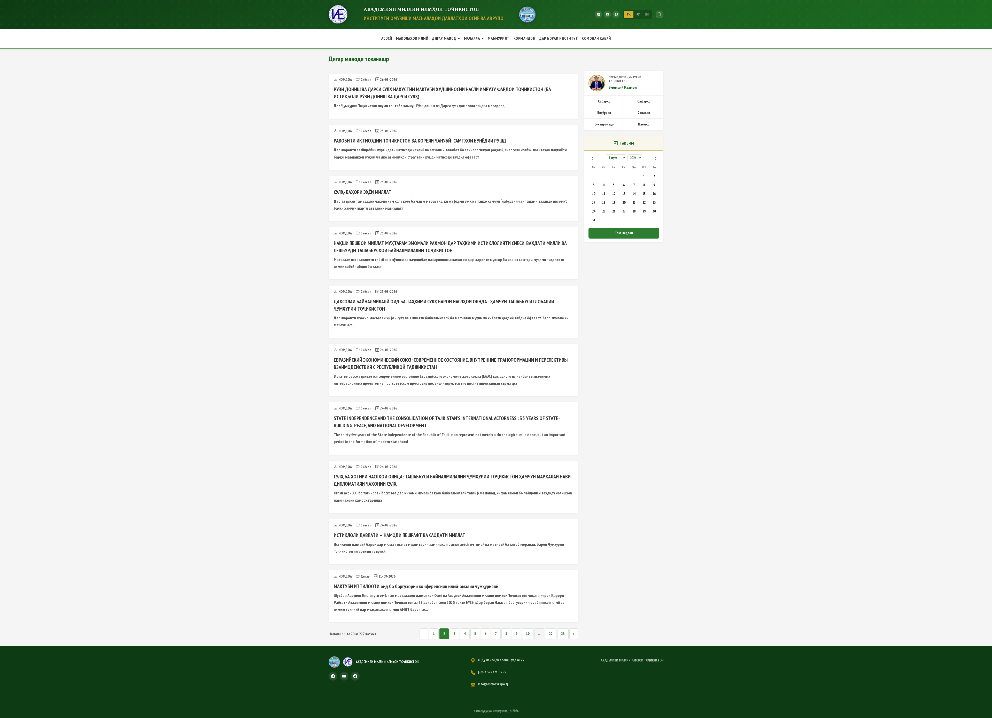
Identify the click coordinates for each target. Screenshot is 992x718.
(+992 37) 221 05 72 (492, 672)
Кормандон (525, 38)
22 (551, 633)
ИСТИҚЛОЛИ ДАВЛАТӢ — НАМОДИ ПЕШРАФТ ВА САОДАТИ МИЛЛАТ (399, 535)
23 (563, 633)
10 (528, 633)
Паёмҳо (643, 124)
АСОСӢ (386, 38)
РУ (638, 14)
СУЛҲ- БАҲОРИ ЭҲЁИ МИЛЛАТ (362, 192)
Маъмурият (498, 38)
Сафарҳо (643, 101)
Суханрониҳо (604, 124)
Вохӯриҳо (604, 112)
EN (647, 14)
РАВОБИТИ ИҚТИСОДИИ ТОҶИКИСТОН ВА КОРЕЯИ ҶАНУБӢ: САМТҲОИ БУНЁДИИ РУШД (420, 140)
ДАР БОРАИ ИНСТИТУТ (558, 38)
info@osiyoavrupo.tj (493, 684)
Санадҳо (644, 112)
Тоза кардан (624, 233)
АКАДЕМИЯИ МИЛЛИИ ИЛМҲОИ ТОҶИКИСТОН (632, 660)
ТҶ (629, 14)
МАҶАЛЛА (472, 38)
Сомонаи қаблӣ (596, 38)
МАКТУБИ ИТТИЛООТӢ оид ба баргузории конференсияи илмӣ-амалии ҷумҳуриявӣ (416, 586)
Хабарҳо (604, 101)
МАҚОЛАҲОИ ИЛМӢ (412, 38)
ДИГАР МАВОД (444, 38)
